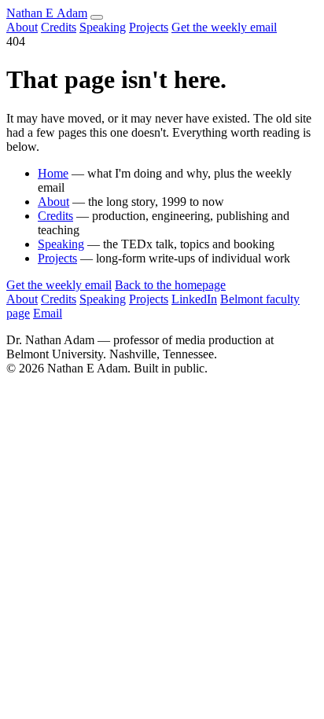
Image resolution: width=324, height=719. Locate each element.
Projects (148, 27)
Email (47, 313)
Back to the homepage (170, 285)
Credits (58, 27)
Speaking (102, 27)
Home (53, 173)
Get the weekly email (224, 27)
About (22, 27)
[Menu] (96, 17)
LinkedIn (194, 299)
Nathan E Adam (46, 13)
